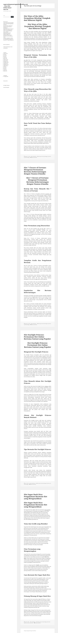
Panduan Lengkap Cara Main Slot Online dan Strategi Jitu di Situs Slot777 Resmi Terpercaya (8, 39)
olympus (46, 386)
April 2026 (5, 57)
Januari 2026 (5, 60)
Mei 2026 (4, 56)
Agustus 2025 (5, 65)
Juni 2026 (5, 55)
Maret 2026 (5, 58)
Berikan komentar (34, 157)
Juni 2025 (5, 67)
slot (50, 354)
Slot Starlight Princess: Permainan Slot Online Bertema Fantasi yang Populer (37, 337)
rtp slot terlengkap (27, 157)
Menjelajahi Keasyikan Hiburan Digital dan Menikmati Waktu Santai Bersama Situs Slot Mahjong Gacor (7, 35)
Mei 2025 (4, 68)
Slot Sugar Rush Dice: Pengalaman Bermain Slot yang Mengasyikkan (35, 496)
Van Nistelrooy (34, 156)
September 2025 (6, 64)
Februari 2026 (5, 59)
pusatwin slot (48, 193)
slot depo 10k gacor (6, 85)
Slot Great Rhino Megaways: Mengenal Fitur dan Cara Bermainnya (7, 26)
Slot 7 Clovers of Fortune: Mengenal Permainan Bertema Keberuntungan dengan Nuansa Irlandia (35, 170)
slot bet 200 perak (6, 87)
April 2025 (5, 69)
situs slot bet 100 (41, 228)
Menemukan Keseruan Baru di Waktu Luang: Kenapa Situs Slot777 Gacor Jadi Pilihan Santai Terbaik (8, 30)
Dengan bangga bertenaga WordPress (30, 630)
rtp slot (28, 622)
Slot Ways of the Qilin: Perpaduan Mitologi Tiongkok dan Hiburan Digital (37, 18)
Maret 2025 (5, 70)
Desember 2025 (5, 61)
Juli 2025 (4, 66)
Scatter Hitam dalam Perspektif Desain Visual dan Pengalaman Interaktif (8, 23)
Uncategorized (5, 76)
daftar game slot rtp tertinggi (42, 156)
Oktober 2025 (5, 63)
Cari (4, 15)
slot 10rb (26, 60)
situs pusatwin (47, 509)
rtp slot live (49, 156)
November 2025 (5, 62)
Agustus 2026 (5, 53)
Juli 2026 (4, 54)
